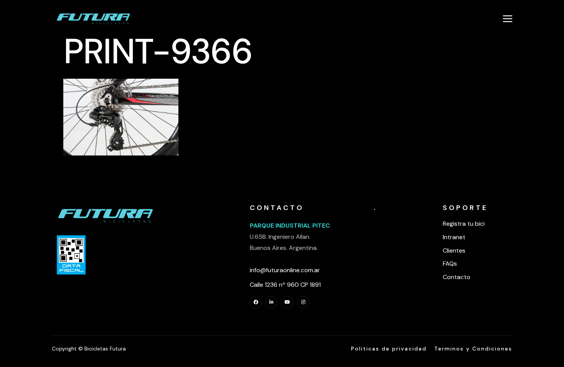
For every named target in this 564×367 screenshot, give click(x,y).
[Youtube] (287, 302)
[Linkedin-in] (271, 302)
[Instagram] (303, 302)
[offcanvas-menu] (507, 18)
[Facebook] (256, 302)
